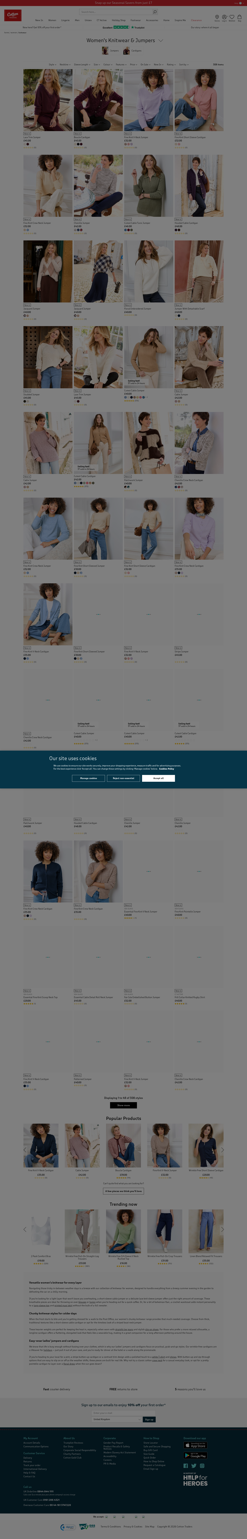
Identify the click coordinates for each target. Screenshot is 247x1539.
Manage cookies (88, 778)
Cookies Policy (166, 769)
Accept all (158, 778)
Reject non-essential (123, 778)
